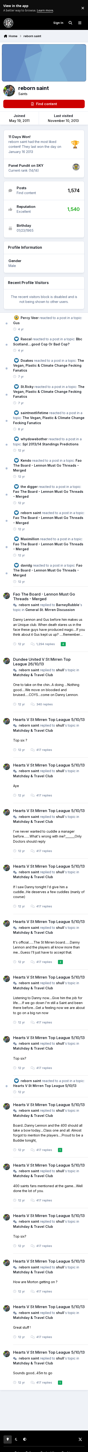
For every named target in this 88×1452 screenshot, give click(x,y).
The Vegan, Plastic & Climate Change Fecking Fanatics (48, 366)
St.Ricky (27, 387)
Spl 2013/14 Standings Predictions (51, 444)
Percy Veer (30, 318)
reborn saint (31, 513)
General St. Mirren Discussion (50, 610)
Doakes (27, 360)
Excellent (24, 211)
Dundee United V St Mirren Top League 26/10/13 (42, 661)
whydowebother (34, 439)
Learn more (9, 8)
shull (60, 670)
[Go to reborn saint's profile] (6, 596)
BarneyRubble (67, 605)
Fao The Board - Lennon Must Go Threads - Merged (47, 465)
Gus (16, 323)
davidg (26, 565)
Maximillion (30, 539)
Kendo (26, 460)
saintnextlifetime (34, 413)
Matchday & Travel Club (33, 675)
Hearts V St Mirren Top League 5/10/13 (49, 719)
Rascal (26, 339)
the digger (29, 487)
